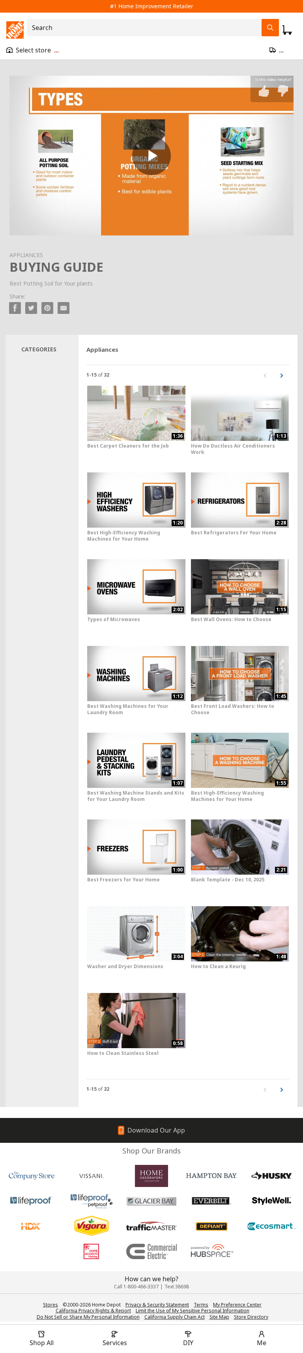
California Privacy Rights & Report (93, 1310)
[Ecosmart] (271, 1226)
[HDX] (31, 1226)
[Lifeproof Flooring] (31, 1201)
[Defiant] (211, 1226)
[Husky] (271, 1176)
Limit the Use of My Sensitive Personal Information (192, 1310)
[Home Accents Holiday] (91, 1252)
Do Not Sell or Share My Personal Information (88, 1317)
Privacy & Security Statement (157, 1304)
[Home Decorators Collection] (151, 1176)
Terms (201, 1304)
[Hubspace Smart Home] (211, 1252)
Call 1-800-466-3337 (136, 1286)
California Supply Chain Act (174, 1317)
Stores (50, 1304)
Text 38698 (177, 1286)
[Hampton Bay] (211, 1176)
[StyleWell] (271, 1201)
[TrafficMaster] (151, 1226)
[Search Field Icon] (270, 27)
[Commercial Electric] (151, 1252)
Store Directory (251, 1317)
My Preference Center (237, 1304)
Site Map (219, 1317)
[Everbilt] (211, 1201)
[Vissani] (91, 1176)
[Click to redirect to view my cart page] (287, 30)
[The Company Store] (31, 1176)
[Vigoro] (91, 1226)
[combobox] (146, 27)
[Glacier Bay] (151, 1201)
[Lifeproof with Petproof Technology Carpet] (91, 1201)
